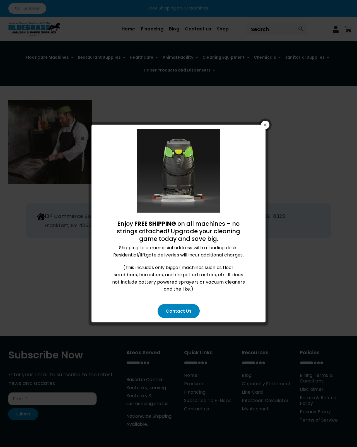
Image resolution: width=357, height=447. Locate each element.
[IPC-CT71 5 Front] (178, 132)
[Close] (265, 125)
